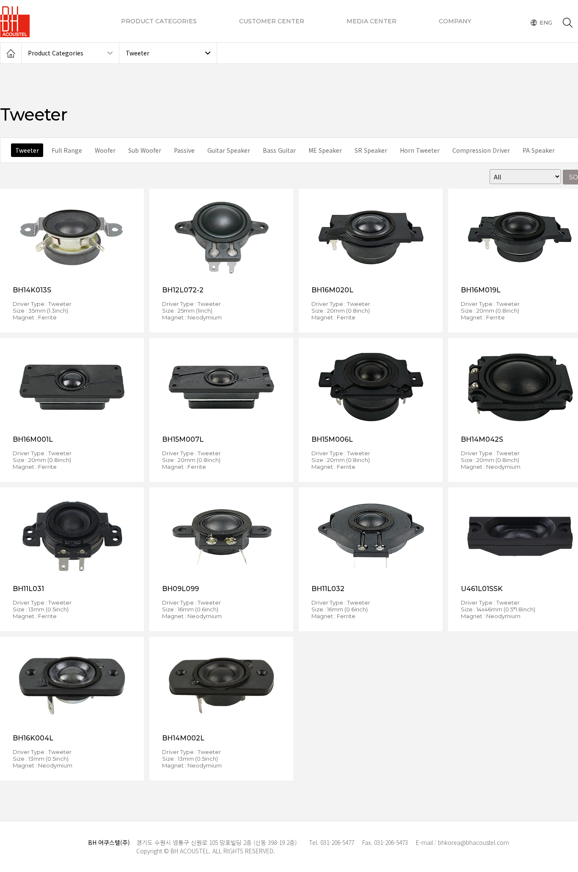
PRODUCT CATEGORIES (159, 21)
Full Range (67, 150)
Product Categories (55, 53)
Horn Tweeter (420, 150)
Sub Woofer (144, 150)
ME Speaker (325, 150)
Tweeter (137, 53)
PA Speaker (539, 150)
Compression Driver (481, 150)
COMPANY (455, 21)
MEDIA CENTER (371, 21)
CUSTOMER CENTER (271, 21)
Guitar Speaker (228, 150)
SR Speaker (371, 150)
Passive (184, 150)
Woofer (105, 150)
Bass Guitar (279, 150)
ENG (545, 22)
